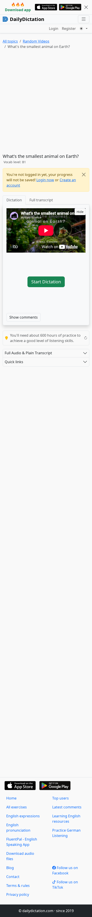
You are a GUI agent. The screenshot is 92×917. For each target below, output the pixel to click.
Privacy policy (17, 894)
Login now (45, 179)
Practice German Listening (66, 833)
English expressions (23, 816)
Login (53, 28)
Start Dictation (46, 282)
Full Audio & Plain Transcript (28, 352)
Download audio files (20, 856)
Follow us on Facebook (65, 870)
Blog (10, 867)
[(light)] (83, 28)
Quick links (14, 361)
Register (69, 28)
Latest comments (67, 807)
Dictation (14, 200)
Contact (12, 876)
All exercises (16, 807)
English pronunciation (18, 827)
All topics (10, 41)
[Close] (83, 174)
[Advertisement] (46, 102)
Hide (80, 212)
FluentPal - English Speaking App (21, 842)
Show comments (23, 317)
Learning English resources (66, 819)
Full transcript (41, 200)
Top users (60, 798)
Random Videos (36, 41)
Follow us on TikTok (65, 885)
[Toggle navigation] (83, 19)
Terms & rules (18, 885)
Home (11, 798)
